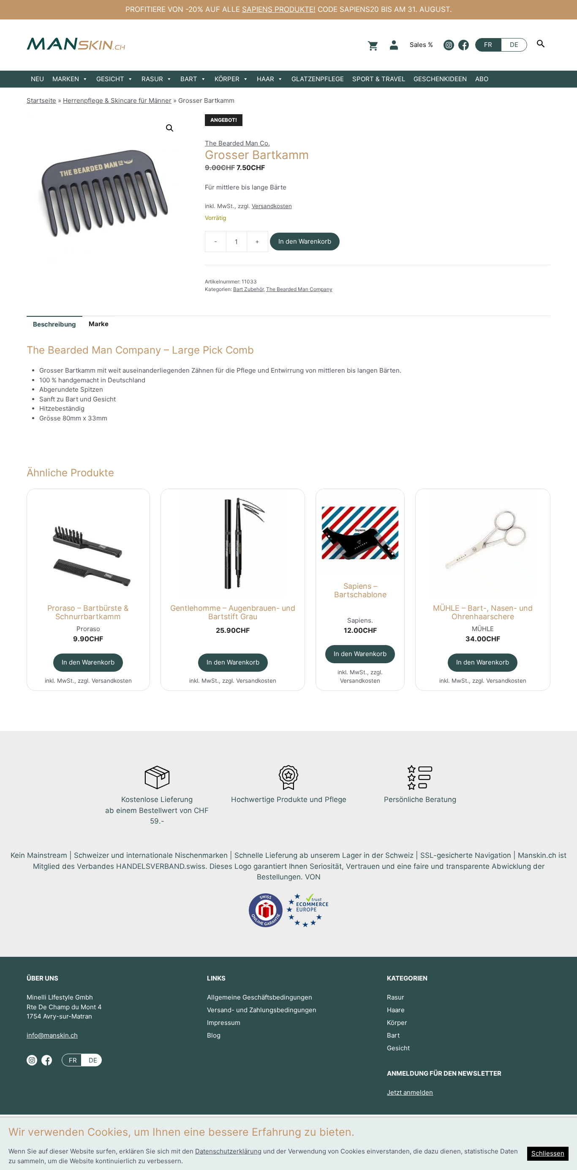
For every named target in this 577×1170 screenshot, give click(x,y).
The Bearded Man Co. (237, 143)
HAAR (265, 79)
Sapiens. (360, 620)
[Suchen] (541, 44)
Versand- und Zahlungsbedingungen (261, 1010)
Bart (393, 1035)
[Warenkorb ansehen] (371, 45)
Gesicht (398, 1048)
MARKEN (65, 79)
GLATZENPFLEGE (317, 79)
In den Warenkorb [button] (88, 662)
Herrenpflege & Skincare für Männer (117, 100)
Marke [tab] (99, 324)
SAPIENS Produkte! (279, 9)
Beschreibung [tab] (54, 324)
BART (188, 79)
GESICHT (110, 79)
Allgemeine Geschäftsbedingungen (259, 997)
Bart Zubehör (248, 289)
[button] (169, 128)
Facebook (463, 45)
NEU (37, 79)
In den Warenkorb (304, 241)
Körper (397, 1023)
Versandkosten (272, 206)
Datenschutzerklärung (228, 1151)
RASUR (152, 79)
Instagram (448, 45)
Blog (213, 1035)
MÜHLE (483, 629)
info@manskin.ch (52, 1035)
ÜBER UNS (42, 978)
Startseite (41, 100)
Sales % (421, 45)
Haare (396, 1010)
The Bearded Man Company (299, 289)
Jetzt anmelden (410, 1092)
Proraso (88, 629)
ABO (481, 79)
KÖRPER (227, 79)
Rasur (395, 997)
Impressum (223, 1023)
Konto (393, 45)
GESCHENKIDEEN (440, 79)
